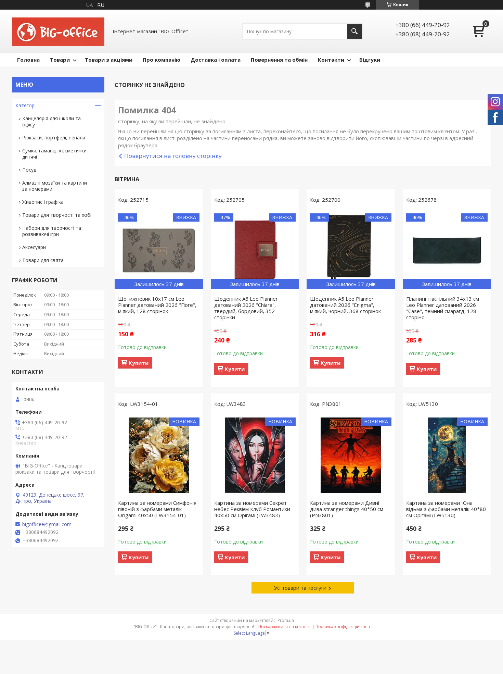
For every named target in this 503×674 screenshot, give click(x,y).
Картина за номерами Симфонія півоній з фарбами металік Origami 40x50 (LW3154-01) (157, 509)
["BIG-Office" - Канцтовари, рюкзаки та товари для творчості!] (58, 31)
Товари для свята (43, 260)
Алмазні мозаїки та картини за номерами (54, 185)
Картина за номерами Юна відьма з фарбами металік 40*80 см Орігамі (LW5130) (446, 509)
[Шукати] (354, 31)
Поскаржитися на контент (284, 626)
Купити (139, 362)
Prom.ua (286, 620)
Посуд (29, 169)
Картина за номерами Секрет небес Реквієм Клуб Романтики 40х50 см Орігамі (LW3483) (252, 509)
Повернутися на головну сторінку (173, 156)
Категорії (26, 105)
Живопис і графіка (43, 202)
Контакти (331, 59)
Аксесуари (34, 247)
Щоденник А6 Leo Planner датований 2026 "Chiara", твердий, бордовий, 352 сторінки (246, 308)
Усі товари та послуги (300, 587)
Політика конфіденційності (342, 626)
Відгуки (369, 59)
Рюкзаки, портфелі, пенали (53, 137)
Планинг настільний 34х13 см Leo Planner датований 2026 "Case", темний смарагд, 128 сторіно (442, 308)
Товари (60, 59)
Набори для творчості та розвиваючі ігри (51, 231)
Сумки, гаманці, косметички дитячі (54, 153)
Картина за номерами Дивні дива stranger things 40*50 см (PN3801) (346, 509)
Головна (28, 59)
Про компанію (161, 59)
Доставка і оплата (216, 59)
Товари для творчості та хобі (56, 215)
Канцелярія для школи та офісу (51, 121)
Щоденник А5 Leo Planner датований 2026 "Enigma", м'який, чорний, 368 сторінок (345, 305)
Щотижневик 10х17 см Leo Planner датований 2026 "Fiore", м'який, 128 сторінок (157, 305)
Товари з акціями (108, 59)
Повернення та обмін (279, 59)
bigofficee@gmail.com (47, 524)
